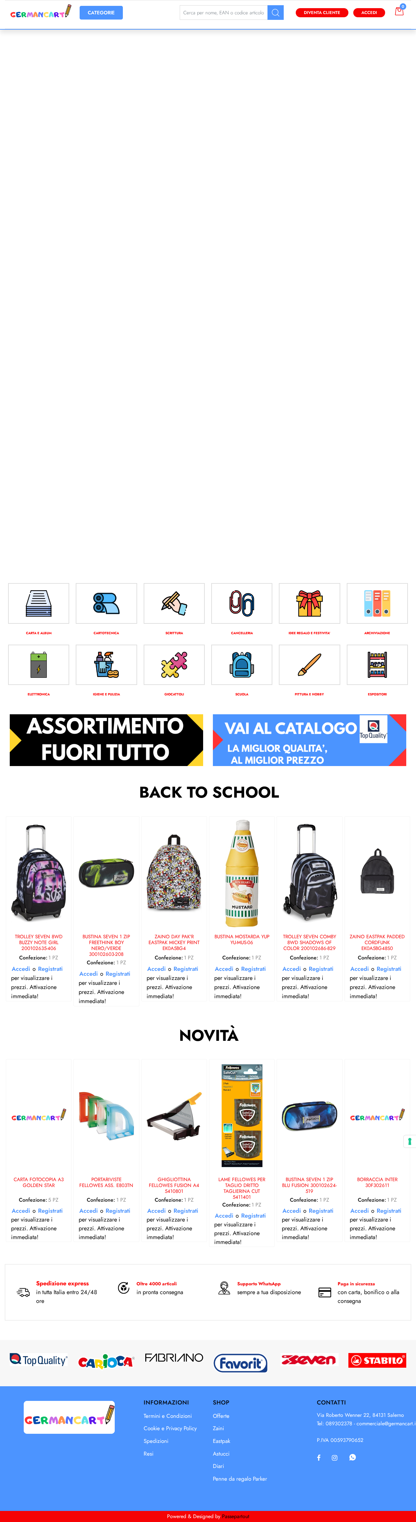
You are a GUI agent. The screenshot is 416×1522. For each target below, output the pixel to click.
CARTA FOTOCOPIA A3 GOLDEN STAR (39, 1183)
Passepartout (235, 1516)
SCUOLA (241, 694)
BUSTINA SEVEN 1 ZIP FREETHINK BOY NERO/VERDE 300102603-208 (106, 945)
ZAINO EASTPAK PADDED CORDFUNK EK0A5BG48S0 (377, 943)
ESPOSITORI (377, 694)
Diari (218, 1466)
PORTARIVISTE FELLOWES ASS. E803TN (106, 1183)
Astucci (221, 1454)
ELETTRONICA (39, 694)
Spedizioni (156, 1441)
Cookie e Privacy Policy (170, 1428)
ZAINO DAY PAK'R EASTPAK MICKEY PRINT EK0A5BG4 (174, 943)
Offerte (221, 1416)
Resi (148, 1454)
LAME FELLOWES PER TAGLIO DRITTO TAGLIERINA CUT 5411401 (241, 1188)
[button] (275, 12)
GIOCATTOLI (174, 694)
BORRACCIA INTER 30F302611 (377, 1183)
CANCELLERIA (242, 633)
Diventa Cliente (322, 12)
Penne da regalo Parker (240, 1479)
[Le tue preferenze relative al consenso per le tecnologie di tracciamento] (410, 1141)
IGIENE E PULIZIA (106, 694)
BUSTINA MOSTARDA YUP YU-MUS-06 (241, 940)
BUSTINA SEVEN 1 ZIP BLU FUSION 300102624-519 (309, 1186)
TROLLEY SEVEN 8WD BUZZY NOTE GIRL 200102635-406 (38, 943)
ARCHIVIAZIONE (377, 633)
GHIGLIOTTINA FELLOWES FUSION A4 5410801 (174, 1186)
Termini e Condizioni (168, 1416)
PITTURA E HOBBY (309, 694)
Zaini (218, 1428)
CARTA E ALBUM (39, 633)
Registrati (50, 969)
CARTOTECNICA (106, 633)
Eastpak (221, 1441)
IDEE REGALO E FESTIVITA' (309, 633)
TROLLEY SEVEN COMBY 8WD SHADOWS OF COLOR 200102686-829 (309, 943)
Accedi (369, 12)
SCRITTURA (174, 633)
